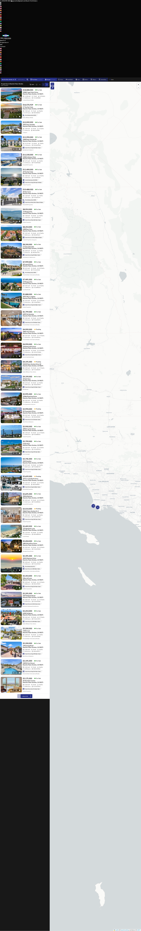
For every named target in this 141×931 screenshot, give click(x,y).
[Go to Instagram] (0, 4)
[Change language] (1, 7)
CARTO (139, 930)
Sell (1, 44)
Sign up (2, 33)
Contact (2, 46)
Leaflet (117, 930)
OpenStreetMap (125, 930)
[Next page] (47, 84)
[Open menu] (0, 77)
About (2, 40)
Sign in (7, 33)
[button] (138, 84)
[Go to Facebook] (0, 3)
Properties (3, 42)
